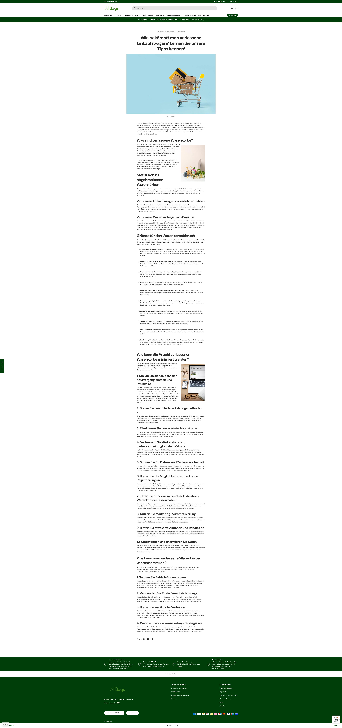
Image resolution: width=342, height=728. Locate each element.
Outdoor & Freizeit (131, 15)
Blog (221, 702)
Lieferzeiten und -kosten (178, 688)
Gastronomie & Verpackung (152, 15)
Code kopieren (198, 19)
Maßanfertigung (190, 15)
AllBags (110, 721)
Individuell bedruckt (173, 15)
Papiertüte (223, 692)
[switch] (336, 721)
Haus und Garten (225, 699)
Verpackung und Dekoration (229, 695)
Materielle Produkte (226, 688)
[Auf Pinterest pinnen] (152, 639)
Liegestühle (108, 15)
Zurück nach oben (171, 674)
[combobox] (174, 8)
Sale (199, 15)
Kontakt (206, 15)
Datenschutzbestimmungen (180, 695)
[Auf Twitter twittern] (144, 639)
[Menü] (339, 717)
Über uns (174, 699)
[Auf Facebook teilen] (148, 639)
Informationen (175, 692)
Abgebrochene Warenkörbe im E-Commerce (171, 32)
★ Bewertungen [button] (2, 366)
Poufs (119, 15)
